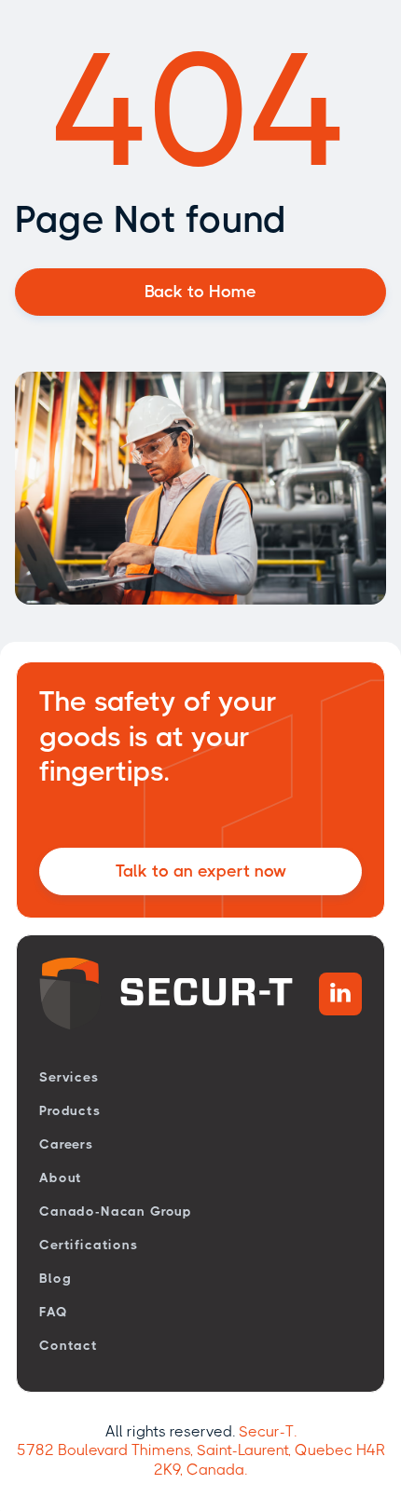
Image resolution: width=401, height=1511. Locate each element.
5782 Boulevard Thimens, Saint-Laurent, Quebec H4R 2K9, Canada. (201, 1459)
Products (70, 1110)
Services (69, 1076)
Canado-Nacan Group (115, 1211)
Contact (68, 1345)
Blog (55, 1278)
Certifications (88, 1244)
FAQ (53, 1311)
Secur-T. (268, 1431)
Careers (66, 1144)
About (60, 1177)
